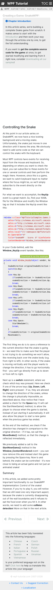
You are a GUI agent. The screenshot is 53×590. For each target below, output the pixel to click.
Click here (15, 565)
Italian (17, 547)
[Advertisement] (26, 97)
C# (50, 9)
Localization (29, 587)
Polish (34, 547)
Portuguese (20, 551)
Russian (35, 551)
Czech (34, 541)
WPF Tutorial (17, 3)
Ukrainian (36, 554)
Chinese (18, 541)
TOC (44, 3)
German (35, 544)
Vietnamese (20, 557)
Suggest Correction (38, 583)
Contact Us (17, 583)
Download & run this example (34, 213)
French (17, 544)
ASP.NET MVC (18, 9)
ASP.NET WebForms (37, 9)
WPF (6, 9)
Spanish (18, 554)
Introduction (12, 36)
